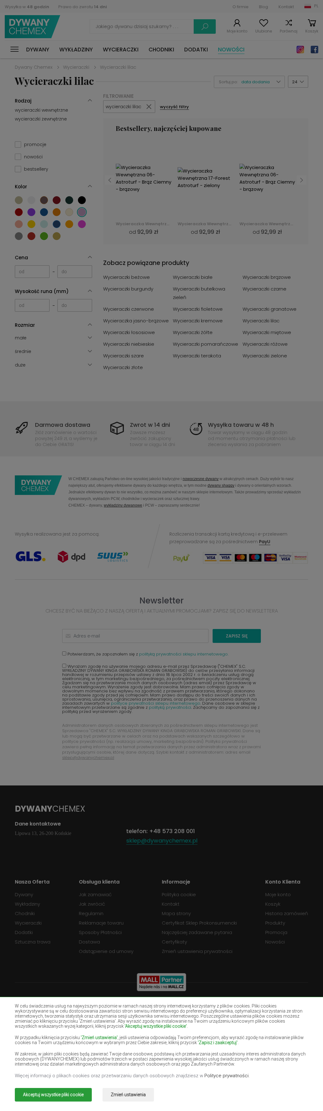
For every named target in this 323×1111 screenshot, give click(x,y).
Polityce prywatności (226, 1076)
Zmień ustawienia (128, 1094)
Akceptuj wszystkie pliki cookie (53, 1094)
